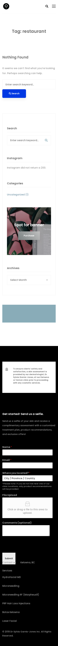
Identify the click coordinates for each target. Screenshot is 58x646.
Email (6, 460)
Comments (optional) (17, 523)
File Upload (9, 495)
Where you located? (16, 473)
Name (7, 447)
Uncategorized (18, 194)
